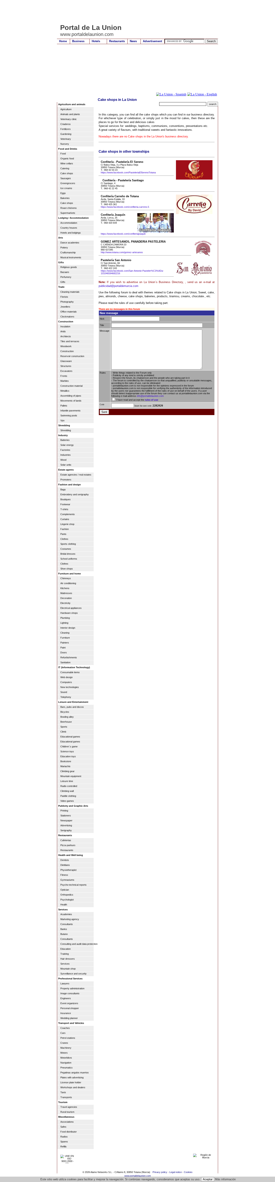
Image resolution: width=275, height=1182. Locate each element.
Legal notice (175, 1172)
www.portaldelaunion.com (137, 1175)
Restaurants (117, 41)
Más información (225, 1179)
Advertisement (152, 41)
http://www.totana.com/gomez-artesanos (122, 252)
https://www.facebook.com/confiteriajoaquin (123, 233)
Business (78, 41)
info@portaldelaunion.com (150, 396)
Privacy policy (160, 1172)
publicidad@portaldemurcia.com (118, 286)
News (133, 41)
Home (63, 41)
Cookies (188, 1172)
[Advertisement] (135, 12)
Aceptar (207, 1179)
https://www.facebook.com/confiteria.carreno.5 (125, 207)
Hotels (96, 41)
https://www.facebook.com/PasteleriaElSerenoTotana (128, 172)
